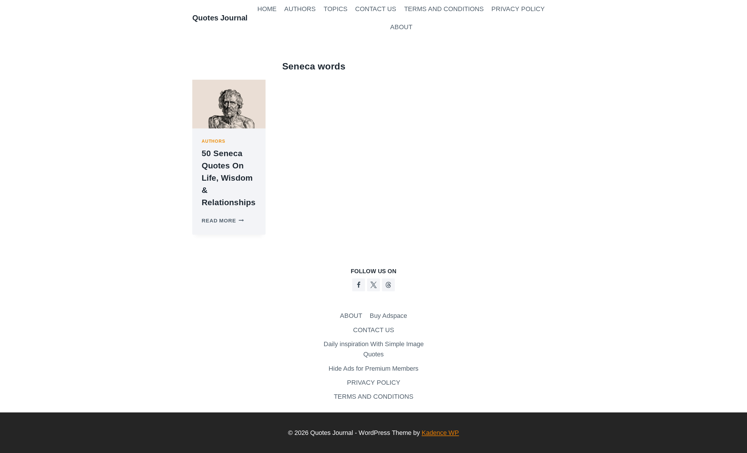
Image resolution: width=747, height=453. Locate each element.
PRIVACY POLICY (518, 9)
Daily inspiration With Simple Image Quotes (374, 349)
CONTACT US (375, 9)
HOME (267, 9)
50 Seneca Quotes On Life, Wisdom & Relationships (229, 178)
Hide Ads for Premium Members (373, 368)
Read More (223, 221)
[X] (373, 284)
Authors (213, 141)
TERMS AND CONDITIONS (444, 9)
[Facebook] (358, 284)
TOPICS (336, 9)
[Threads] (388, 284)
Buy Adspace (388, 315)
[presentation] (229, 104)
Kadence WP (440, 432)
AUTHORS (300, 9)
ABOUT (401, 27)
